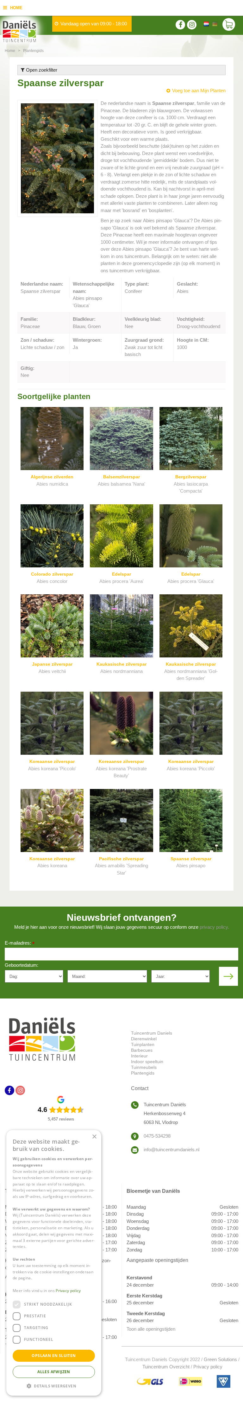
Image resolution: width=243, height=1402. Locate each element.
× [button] (94, 1136)
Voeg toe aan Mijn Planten (199, 90)
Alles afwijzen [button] (53, 1371)
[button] (54, 1385)
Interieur (139, 1055)
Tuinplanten (142, 1044)
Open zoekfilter (41, 70)
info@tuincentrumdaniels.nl (171, 1149)
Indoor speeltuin (147, 1061)
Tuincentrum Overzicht (166, 1366)
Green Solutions (220, 1359)
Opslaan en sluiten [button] (54, 1355)
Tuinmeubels (144, 1067)
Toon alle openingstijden (151, 1329)
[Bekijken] (228, 25)
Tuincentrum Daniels (151, 1033)
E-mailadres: (19, 943)
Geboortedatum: (21, 965)
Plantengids (142, 1073)
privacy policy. (214, 927)
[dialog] (53, 1263)
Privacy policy (207, 1366)
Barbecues (142, 1050)
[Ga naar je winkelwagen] (230, 25)
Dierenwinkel (144, 1038)
